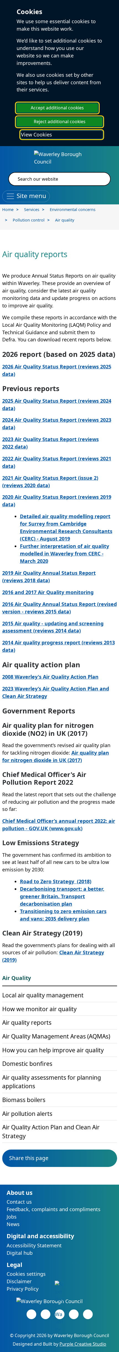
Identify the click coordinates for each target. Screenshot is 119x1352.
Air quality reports (26, 1022)
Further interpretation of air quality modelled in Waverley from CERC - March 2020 (64, 553)
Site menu (30, 195)
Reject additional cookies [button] (60, 121)
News (13, 1224)
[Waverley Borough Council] (59, 157)
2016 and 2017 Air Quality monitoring (48, 592)
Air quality (64, 220)
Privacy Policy (22, 1288)
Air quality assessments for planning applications (51, 1081)
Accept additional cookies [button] (57, 108)
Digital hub (20, 1253)
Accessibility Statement (34, 1245)
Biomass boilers (23, 1100)
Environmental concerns (72, 209)
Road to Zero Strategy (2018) (55, 881)
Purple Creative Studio (83, 1344)
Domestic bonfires (27, 1064)
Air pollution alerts (27, 1113)
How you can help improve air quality (53, 1050)
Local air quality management (43, 995)
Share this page (28, 1158)
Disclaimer (19, 1281)
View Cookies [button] (36, 134)
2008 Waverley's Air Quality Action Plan (50, 676)
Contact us (19, 1201)
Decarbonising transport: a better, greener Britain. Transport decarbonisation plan (62, 896)
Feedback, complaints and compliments (53, 1209)
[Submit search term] (100, 179)
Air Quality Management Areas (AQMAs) (56, 1036)
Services (31, 209)
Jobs (12, 1216)
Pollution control (29, 220)
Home (8, 209)
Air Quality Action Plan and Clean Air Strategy (51, 1131)
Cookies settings (26, 1274)
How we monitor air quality (39, 1009)
